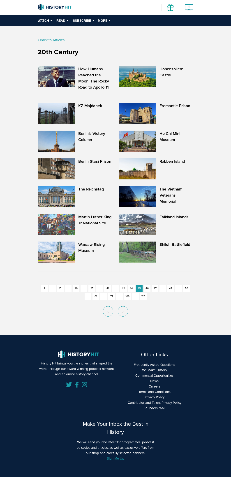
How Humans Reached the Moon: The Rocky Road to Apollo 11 (93, 78)
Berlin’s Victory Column (91, 137)
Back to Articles (52, 39)
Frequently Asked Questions (154, 364)
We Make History (154, 370)
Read (60, 20)
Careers (154, 386)
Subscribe (82, 20)
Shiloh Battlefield (174, 244)
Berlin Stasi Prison (94, 161)
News (154, 380)
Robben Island (172, 161)
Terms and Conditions (155, 391)
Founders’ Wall (154, 408)
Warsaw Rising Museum (91, 248)
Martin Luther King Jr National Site (94, 220)
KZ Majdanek (90, 106)
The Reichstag (91, 189)
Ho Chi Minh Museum (170, 137)
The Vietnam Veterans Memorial (170, 195)
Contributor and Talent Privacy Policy (154, 402)
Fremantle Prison (174, 106)
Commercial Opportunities (154, 375)
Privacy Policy (154, 397)
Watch (43, 20)
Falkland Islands (174, 217)
